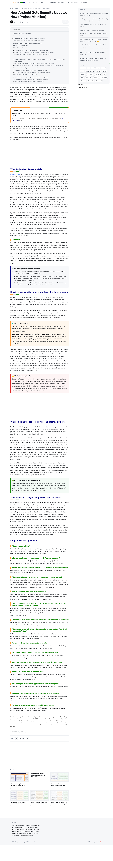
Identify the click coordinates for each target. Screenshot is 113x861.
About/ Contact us (33, 2)
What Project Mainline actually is (22, 33)
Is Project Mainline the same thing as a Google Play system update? (31, 50)
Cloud (103, 68)
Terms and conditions (72, 2)
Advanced (83, 68)
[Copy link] (31, 738)
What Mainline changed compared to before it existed (27, 43)
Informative (17, 8)
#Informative (14, 731)
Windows (83, 80)
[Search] (96, 2)
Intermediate (98, 74)
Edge (82, 71)
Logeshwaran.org (20, 841)
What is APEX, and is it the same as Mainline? (25, 74)
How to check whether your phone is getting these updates (29, 38)
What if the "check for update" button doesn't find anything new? (30, 70)
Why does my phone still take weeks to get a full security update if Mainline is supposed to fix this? (39, 65)
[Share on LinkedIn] (27, 738)
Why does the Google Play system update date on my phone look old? (32, 54)
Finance (98, 71)
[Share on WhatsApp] (23, 738)
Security (96, 77)
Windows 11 (99, 80)
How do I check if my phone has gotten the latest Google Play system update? (34, 52)
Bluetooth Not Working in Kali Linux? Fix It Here (92, 30)
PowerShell (88, 77)
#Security (22, 731)
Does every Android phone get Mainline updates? (26, 57)
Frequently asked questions (20, 45)
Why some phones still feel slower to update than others (28, 40)
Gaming (104, 71)
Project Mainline (15, 174)
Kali (104, 74)
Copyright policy (51, 2)
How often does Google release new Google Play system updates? (31, 79)
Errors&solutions (90, 71)
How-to (82, 74)
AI (88, 68)
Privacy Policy (83, 2)
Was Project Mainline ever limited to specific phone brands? (29, 81)
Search (42, 2)
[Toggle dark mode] (99, 2)
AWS (93, 68)
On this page (16, 29)
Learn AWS (61, 2)
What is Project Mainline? (20, 48)
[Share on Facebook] (20, 738)
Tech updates (103, 77)
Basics (97, 68)
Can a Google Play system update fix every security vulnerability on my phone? (34, 63)
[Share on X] (16, 738)
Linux (82, 77)
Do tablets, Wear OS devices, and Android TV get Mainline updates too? (32, 72)
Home (11, 8)
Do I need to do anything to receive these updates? (27, 68)
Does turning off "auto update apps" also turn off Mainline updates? (31, 77)
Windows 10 (90, 80)
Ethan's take (17, 36)
